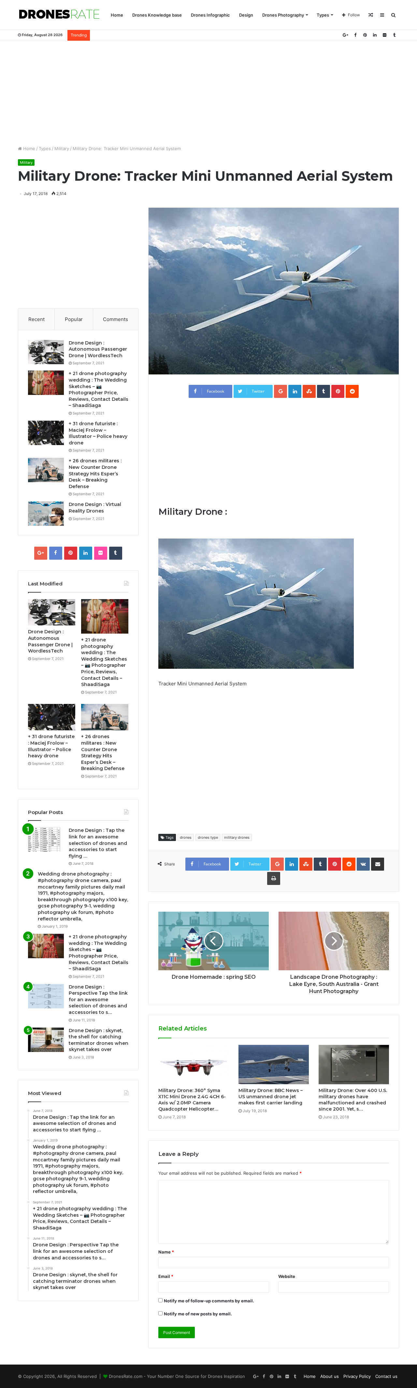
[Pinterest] (365, 35)
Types (323, 15)
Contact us (386, 1376)
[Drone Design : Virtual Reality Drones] (46, 513)
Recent (36, 319)
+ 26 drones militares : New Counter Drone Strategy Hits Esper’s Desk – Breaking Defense (95, 473)
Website (286, 1276)
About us (329, 1376)
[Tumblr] (394, 35)
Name (166, 1252)
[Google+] (345, 35)
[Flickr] (384, 35)
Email (165, 1276)
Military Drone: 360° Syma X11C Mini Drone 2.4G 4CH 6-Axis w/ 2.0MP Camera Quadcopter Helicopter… (192, 1099)
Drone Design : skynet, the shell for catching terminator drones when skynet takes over (98, 1040)
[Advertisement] (208, 93)
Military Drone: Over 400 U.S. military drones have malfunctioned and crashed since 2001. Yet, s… (353, 1099)
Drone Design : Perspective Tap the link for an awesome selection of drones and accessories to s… (98, 999)
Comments (115, 319)
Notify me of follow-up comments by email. (209, 1300)
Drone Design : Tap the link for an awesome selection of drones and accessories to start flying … (98, 843)
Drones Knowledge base (157, 15)
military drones (237, 837)
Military (61, 148)
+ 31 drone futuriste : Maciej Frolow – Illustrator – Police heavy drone (98, 433)
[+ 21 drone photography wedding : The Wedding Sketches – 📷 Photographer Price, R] (46, 383)
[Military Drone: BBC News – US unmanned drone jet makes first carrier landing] (273, 1065)
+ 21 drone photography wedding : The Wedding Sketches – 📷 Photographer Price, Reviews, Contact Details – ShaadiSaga (98, 389)
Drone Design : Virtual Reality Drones (95, 507)
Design (246, 15)
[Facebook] (355, 35)
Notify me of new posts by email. (198, 1313)
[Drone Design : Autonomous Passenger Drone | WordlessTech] (46, 352)
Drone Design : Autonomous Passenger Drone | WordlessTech (98, 349)
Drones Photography (283, 15)
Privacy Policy (357, 1376)
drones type (208, 837)
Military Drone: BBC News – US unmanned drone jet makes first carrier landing (270, 1096)
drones (186, 837)
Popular (74, 319)
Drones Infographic (210, 15)
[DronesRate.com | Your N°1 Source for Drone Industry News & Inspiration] (59, 15)
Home (117, 15)
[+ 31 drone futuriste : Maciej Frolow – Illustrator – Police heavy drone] (46, 433)
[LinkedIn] (375, 35)
